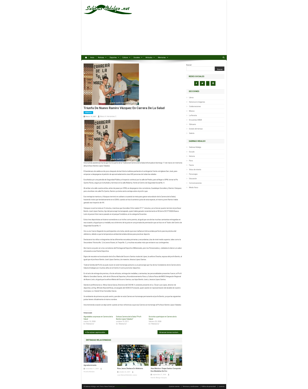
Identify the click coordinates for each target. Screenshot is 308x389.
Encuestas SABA (195, 120)
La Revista (193, 115)
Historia (192, 156)
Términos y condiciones (191, 386)
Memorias (162, 57)
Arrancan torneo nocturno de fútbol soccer (170, 332)
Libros (191, 97)
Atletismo (88, 112)
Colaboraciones (195, 106)
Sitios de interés (195, 170)
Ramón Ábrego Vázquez (159, 378)
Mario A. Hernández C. (108, 116)
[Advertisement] (154, 37)
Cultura (125, 57)
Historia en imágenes (197, 102)
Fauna (191, 165)
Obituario (192, 124)
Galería (191, 133)
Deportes (113, 57)
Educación (193, 179)
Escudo (192, 152)
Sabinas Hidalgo (195, 147)
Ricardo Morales (89, 372)
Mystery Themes (120, 386)
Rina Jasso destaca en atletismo (130, 368)
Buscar (189, 65)
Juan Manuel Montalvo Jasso (127, 375)
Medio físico (193, 187)
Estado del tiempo (196, 129)
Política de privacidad (209, 386)
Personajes (193, 174)
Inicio (92, 57)
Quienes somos (174, 386)
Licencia (221, 386)
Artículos (149, 57)
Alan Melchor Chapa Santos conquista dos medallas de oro (166, 369)
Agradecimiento (90, 365)
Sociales (137, 57)
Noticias (101, 57)
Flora (191, 161)
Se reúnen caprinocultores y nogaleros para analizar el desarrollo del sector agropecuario (97, 332)
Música (191, 111)
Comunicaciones (195, 183)
